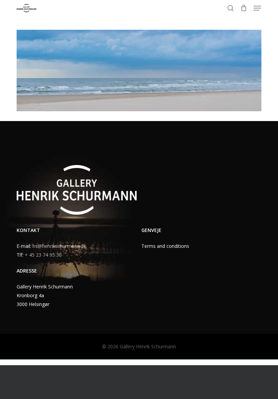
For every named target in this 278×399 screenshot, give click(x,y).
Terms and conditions (165, 246)
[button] (257, 8)
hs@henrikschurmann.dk (59, 246)
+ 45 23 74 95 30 (43, 255)
